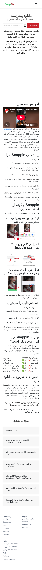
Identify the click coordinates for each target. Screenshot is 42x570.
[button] (36, 4)
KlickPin (25, 527)
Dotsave (6, 528)
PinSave (6, 556)
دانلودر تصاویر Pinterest (10, 543)
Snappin (7, 129)
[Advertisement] (21, 79)
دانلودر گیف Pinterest (10, 550)
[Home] (9, 4)
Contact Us (7, 522)
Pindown (6, 535)
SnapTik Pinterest (9, 559)
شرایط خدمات (27, 524)
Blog (4, 525)
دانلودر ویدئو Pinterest (10, 547)
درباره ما (5, 519)
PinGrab (6, 553)
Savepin (6, 531)
